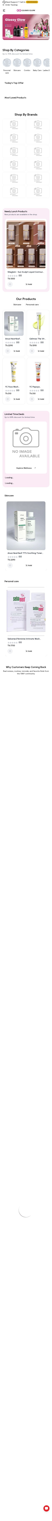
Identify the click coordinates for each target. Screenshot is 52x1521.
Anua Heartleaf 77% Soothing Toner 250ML (12, 339)
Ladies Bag (47, 70)
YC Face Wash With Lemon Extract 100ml (11, 387)
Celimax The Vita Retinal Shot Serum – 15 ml (37, 339)
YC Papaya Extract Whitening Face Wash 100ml (37, 387)
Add (30, 284)
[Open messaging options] (46, 1508)
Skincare (17, 70)
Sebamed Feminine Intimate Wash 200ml (24, 639)
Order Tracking (11, 5)
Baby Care (37, 70)
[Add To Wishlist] (10, 284)
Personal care (6, 71)
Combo (27, 70)
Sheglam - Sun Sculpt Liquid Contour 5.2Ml (25, 272)
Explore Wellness (24, 468)
